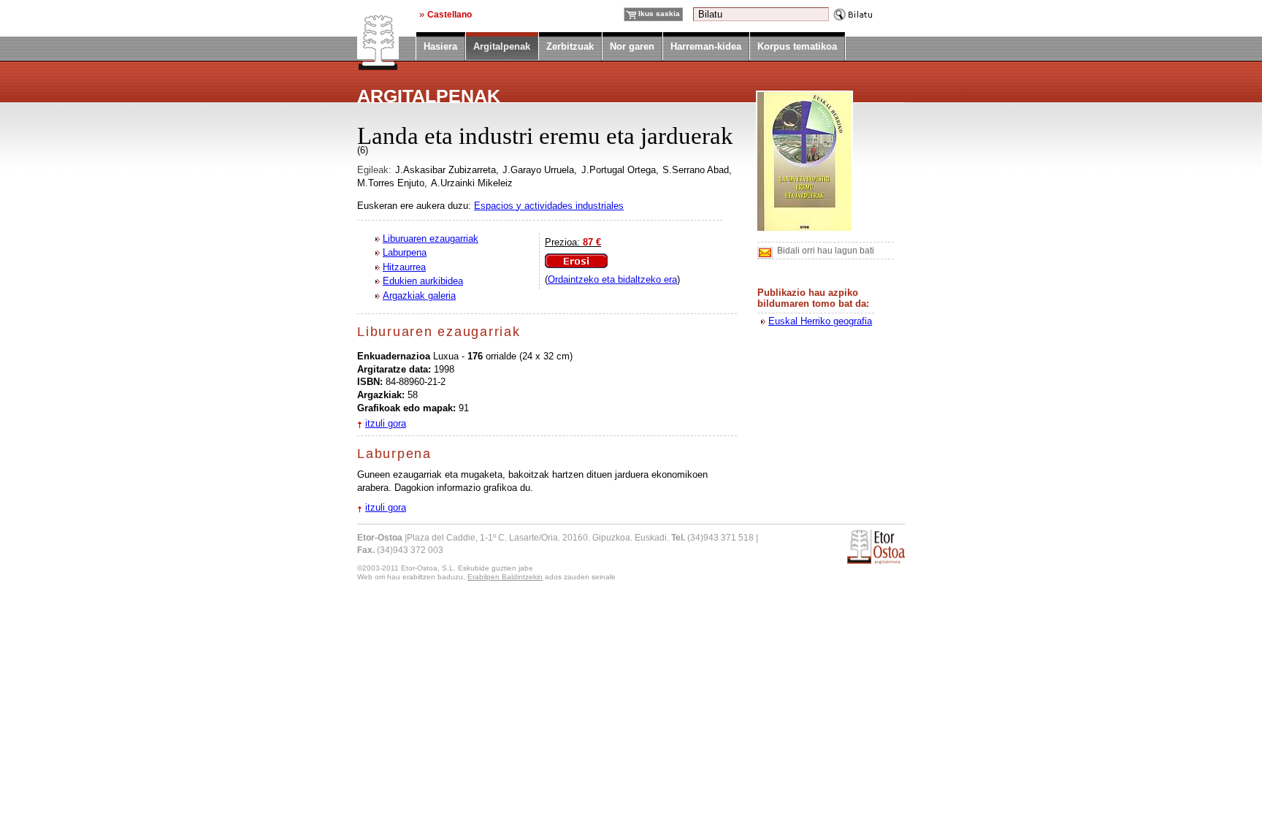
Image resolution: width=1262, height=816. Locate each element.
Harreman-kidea (705, 46)
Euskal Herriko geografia (820, 321)
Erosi (576, 260)
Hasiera (440, 46)
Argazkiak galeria (419, 295)
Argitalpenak (501, 47)
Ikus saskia (659, 13)
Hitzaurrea (404, 267)
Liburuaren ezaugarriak (430, 238)
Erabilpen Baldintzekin (505, 577)
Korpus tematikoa (797, 46)
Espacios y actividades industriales (549, 205)
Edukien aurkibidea (423, 280)
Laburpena (405, 252)
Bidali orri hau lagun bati (825, 250)
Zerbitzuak (570, 46)
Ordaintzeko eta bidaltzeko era (612, 279)
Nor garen (632, 46)
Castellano (449, 14)
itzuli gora (385, 423)
